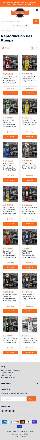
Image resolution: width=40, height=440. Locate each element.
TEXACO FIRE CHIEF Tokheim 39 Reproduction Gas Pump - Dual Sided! (10, 80)
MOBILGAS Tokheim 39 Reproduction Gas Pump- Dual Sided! (29, 340)
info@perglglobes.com (8, 377)
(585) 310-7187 (22, 26)
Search (9, 431)
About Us (15, 431)
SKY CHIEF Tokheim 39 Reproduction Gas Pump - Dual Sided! (29, 166)
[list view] (36, 48)
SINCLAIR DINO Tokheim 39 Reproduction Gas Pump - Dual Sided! (9, 123)
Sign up (32, 399)
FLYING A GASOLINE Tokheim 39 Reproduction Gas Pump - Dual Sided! (29, 210)
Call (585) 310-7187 (27, 431)
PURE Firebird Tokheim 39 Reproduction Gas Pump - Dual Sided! (28, 254)
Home (3, 31)
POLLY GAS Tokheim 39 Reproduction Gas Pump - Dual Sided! (10, 340)
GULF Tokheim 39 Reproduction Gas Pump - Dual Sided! (28, 297)
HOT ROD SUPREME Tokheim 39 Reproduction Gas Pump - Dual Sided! (10, 298)
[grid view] (32, 48)
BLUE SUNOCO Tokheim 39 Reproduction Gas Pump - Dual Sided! (9, 167)
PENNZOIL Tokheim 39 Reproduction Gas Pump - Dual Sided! (29, 122)
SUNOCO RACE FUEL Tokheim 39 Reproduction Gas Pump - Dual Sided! (9, 210)
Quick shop (10, 88)
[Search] (36, 21)
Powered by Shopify (20, 436)
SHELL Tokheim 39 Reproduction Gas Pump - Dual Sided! (28, 79)
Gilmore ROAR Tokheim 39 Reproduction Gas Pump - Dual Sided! (9, 254)
